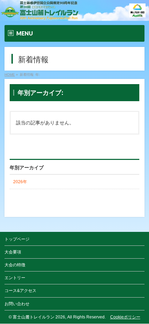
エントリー (15, 277)
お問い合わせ (17, 303)
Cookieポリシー (125, 317)
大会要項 (13, 252)
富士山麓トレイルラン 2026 (39, 317)
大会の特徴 (15, 264)
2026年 (20, 181)
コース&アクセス (20, 290)
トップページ (17, 239)
